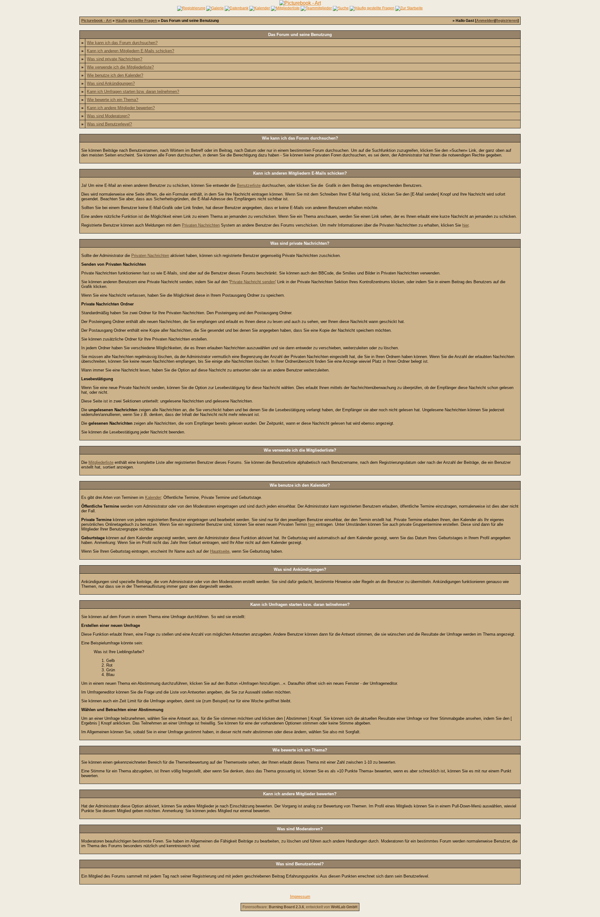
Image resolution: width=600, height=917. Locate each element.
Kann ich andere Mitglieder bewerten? (121, 107)
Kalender (153, 497)
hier (465, 225)
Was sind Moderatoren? (108, 116)
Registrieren (506, 20)
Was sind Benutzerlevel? (109, 124)
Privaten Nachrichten (201, 225)
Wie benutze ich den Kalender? (115, 75)
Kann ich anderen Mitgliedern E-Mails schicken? (130, 51)
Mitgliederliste (100, 462)
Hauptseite (219, 551)
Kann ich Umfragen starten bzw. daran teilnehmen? (133, 91)
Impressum (300, 896)
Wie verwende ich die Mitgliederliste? (120, 67)
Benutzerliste (249, 185)
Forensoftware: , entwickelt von (300, 907)
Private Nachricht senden (252, 281)
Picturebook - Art (96, 20)
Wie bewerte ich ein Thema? (112, 99)
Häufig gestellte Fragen (136, 20)
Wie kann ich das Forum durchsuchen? (122, 42)
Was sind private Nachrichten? (114, 59)
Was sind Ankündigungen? (111, 83)
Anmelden (485, 20)
